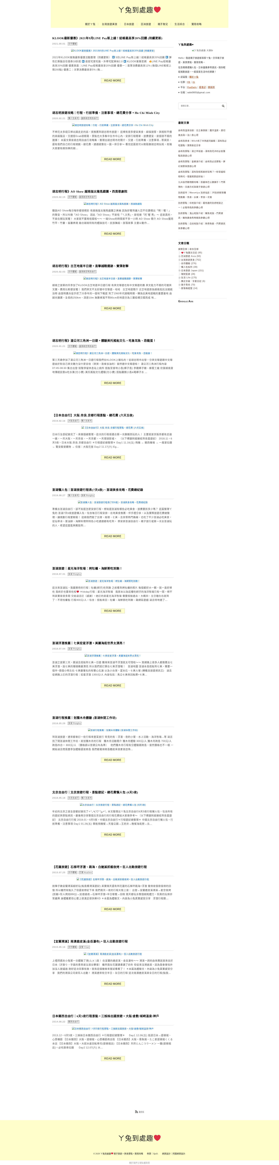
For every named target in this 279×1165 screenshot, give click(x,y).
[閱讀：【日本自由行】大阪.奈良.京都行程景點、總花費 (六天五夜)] (113, 427)
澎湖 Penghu (87, 495)
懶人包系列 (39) (189, 267)
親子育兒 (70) (188, 284)
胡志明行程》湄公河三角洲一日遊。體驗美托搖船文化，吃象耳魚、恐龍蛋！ (104, 340)
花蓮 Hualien (85, 872)
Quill (155, 1153)
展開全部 (182, 249)
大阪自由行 (73, 421)
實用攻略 (196, 24)
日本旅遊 (129, 24)
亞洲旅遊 (146, 24)
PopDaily (192, 87)
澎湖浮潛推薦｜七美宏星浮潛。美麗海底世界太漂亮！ (89, 643)
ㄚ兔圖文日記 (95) (193, 252)
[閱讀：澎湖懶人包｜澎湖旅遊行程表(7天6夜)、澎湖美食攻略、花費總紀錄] (113, 502)
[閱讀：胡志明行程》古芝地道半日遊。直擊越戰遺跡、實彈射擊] (112, 278)
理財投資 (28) (188, 274)
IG (193, 82)
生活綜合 (180, 24)
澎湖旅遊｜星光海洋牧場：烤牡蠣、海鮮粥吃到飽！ (87, 568)
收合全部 (194, 249)
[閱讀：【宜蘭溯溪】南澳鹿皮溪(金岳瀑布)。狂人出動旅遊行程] (113, 954)
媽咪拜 (211, 87)
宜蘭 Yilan (84, 947)
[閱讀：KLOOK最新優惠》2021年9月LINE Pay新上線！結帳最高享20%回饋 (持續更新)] (113, 51)
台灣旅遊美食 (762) (191, 260)
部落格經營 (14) (189, 288)
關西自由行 (73, 1022)
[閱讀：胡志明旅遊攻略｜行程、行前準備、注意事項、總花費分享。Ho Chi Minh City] (113, 125)
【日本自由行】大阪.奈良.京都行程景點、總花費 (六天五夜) (93, 415)
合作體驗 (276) (188, 263)
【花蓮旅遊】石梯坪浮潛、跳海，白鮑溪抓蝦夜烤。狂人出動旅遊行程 (99, 867)
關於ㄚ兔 (90, 24)
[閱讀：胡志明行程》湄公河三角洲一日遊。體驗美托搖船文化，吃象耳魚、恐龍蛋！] (112, 353)
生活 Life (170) (189, 277)
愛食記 (202, 87)
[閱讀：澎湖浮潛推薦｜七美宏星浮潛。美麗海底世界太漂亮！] (113, 655)
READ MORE (112, 80)
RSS (141, 1112)
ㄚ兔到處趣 (135, 10)
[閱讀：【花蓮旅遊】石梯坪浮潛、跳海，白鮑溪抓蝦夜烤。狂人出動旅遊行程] (113, 879)
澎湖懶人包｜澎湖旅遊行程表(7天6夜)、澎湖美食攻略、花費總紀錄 (97, 489)
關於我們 (133, 1163)
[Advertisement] (202, 353)
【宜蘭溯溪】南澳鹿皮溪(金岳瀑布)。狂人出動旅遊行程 (90, 941)
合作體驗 (72, 44)
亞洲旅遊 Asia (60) (191, 256)
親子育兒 (163, 24)
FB (188, 82)
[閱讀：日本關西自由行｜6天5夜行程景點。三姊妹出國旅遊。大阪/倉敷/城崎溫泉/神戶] (113, 1028)
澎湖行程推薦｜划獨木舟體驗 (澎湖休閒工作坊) (84, 717)
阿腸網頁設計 (179, 1153)
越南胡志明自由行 (89, 118)
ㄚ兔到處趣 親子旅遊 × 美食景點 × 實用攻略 (121, 1153)
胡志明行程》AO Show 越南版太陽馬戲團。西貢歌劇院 (89, 191)
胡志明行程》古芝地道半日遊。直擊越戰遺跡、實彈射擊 (90, 266)
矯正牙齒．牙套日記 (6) (193, 281)
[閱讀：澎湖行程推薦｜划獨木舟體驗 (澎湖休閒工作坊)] (113, 730)
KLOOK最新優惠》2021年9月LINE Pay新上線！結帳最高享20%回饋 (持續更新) (107, 38)
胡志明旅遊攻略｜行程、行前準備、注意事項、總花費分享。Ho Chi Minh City (106, 112)
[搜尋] (223, 106)
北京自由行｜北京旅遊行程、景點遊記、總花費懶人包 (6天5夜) (95, 792)
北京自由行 (73, 798)
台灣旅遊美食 (109, 24)
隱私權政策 (144, 1163)
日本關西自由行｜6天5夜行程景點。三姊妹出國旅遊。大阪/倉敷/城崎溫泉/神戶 (105, 1016)
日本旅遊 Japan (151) (192, 270)
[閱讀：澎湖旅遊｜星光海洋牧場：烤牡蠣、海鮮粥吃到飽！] (113, 581)
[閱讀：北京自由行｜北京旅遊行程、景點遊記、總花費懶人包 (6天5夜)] (113, 805)
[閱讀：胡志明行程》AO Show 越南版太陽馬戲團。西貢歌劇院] (113, 204)
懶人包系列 (73, 118)
